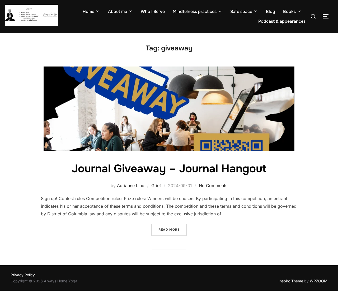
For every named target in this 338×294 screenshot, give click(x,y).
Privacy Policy (23, 275)
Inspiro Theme (291, 281)
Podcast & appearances (282, 21)
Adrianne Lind (130, 185)
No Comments (213, 185)
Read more (172, 229)
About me (117, 11)
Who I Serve (153, 11)
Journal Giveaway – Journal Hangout (169, 169)
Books (289, 11)
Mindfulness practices (195, 11)
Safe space (241, 11)
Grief (156, 185)
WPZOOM (318, 281)
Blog (270, 11)
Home (88, 11)
